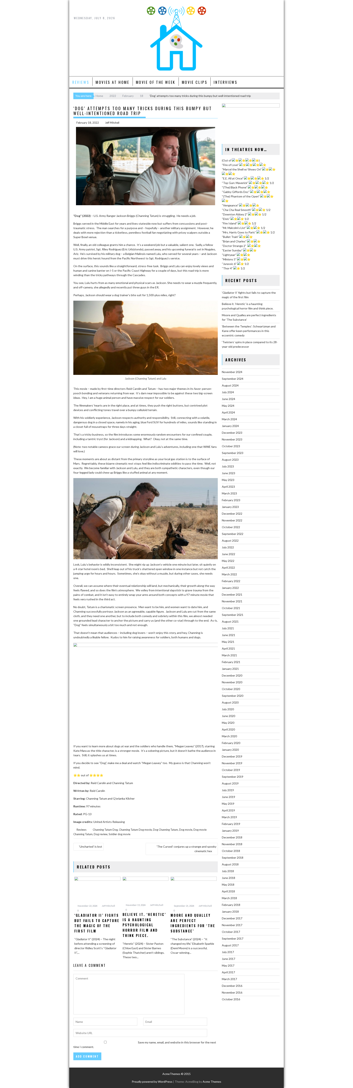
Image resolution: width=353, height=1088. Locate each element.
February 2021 (231, 662)
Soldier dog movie (119, 834)
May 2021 (228, 641)
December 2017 (232, 918)
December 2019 (232, 756)
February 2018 (231, 904)
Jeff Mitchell (112, 122)
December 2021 (232, 594)
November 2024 (232, 372)
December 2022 (232, 513)
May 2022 (228, 560)
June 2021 (228, 635)
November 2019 (232, 763)
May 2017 (228, 965)
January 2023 (230, 507)
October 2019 (231, 770)
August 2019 (230, 783)
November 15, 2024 (135, 905)
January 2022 (230, 587)
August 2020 (230, 702)
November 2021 (232, 601)
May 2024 (228, 405)
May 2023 (228, 480)
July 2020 (228, 709)
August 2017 (230, 945)
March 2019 (229, 817)
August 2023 (230, 459)
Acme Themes (212, 1081)
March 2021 (229, 655)
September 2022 (232, 534)
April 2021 (228, 648)
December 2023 (232, 432)
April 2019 (228, 810)
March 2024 (229, 419)
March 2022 (229, 574)
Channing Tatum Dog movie (135, 829)
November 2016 (232, 992)
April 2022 (228, 567)
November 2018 (232, 844)
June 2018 (228, 878)
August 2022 (230, 540)
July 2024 (228, 392)
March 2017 (229, 979)
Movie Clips (195, 82)
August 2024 (230, 385)
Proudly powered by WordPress (152, 1081)
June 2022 (228, 554)
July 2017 (228, 952)
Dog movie (185, 829)
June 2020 (228, 716)
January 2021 (230, 668)
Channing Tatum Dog (105, 829)
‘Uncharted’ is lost (90, 846)
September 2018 (232, 857)
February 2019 (231, 824)
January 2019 (230, 830)
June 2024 (228, 399)
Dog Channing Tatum (165, 829)
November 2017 (232, 925)
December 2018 (232, 837)
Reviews (80, 82)
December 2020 (232, 675)
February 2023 (231, 500)
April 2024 (228, 412)
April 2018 (228, 891)
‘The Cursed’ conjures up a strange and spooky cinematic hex (186, 849)
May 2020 (228, 722)
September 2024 (232, 378)
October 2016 (231, 999)
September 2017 (232, 938)
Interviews (225, 82)
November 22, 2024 (87, 905)
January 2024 (230, 426)
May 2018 (228, 884)
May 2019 (228, 803)
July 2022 (228, 547)
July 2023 (228, 466)
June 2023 (228, 473)
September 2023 (232, 453)
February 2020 (231, 743)
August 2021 (230, 621)
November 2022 (232, 520)
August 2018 (230, 864)
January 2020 (230, 749)
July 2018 (228, 871)
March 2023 (229, 493)
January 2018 (230, 911)
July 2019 (228, 790)
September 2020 (232, 695)
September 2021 (232, 614)
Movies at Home (112, 82)
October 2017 (231, 931)
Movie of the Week (155, 82)
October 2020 (231, 689)
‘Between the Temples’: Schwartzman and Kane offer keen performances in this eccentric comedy (249, 331)
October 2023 (231, 446)
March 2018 (229, 898)
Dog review (100, 834)
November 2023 (232, 439)
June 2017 (228, 958)
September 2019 (232, 776)
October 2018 (231, 851)
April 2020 (228, 729)
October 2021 (231, 608)
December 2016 (232, 985)
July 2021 (228, 628)
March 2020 (229, 736)
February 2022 (231, 581)
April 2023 (228, 486)
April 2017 (228, 972)
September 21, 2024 (183, 905)
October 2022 (231, 527)
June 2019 (228, 797)
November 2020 (232, 682)
